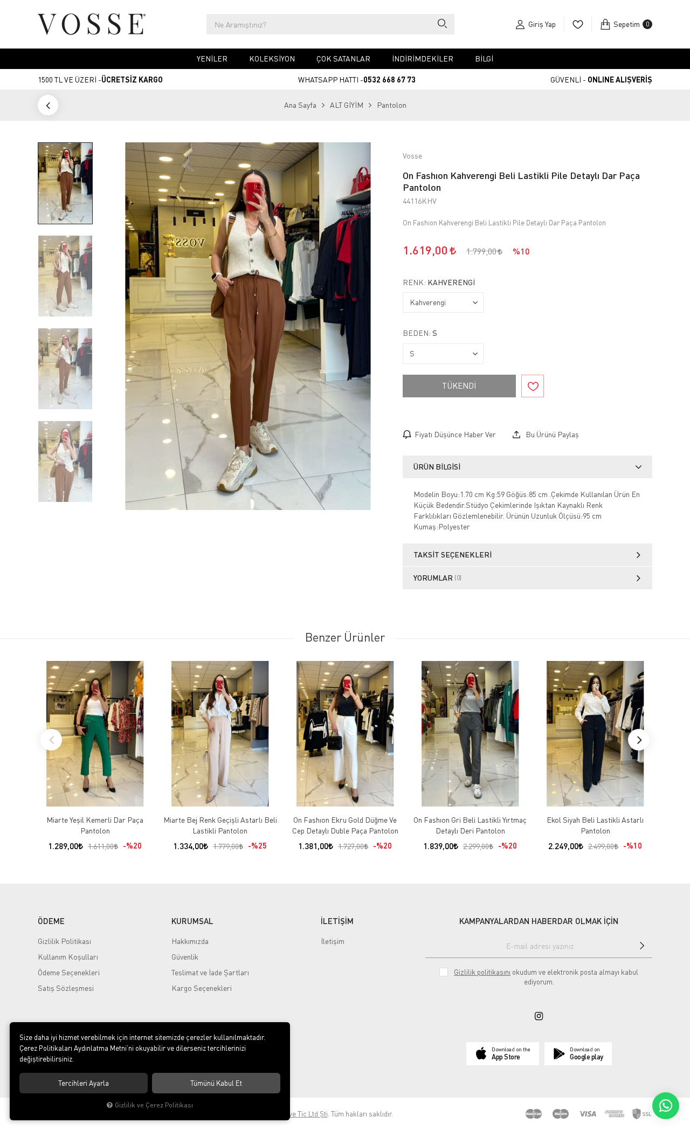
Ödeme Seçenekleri (69, 972)
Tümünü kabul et (216, 1083)
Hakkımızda (190, 941)
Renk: (439, 282)
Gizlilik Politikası (64, 941)
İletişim (332, 941)
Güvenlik (184, 956)
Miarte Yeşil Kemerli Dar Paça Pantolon (94, 825)
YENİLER (212, 58)
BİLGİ (484, 58)
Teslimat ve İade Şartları (210, 972)
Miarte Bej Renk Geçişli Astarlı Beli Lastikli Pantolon (220, 825)
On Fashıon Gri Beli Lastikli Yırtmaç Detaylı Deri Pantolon (470, 825)
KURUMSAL (192, 921)
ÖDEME (51, 921)
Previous (51, 739)
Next (639, 739)
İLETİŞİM (337, 921)
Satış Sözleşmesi (66, 988)
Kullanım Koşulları (68, 956)
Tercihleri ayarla (83, 1083)
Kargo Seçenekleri (201, 988)
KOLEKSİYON (272, 58)
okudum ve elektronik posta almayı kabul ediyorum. (546, 977)
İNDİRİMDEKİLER (422, 58)
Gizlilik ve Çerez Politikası (154, 1105)
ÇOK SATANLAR (343, 58)
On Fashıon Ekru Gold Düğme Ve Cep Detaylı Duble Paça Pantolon (345, 825)
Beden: (420, 333)
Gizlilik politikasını (482, 972)
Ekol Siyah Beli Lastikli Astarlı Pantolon (595, 825)
